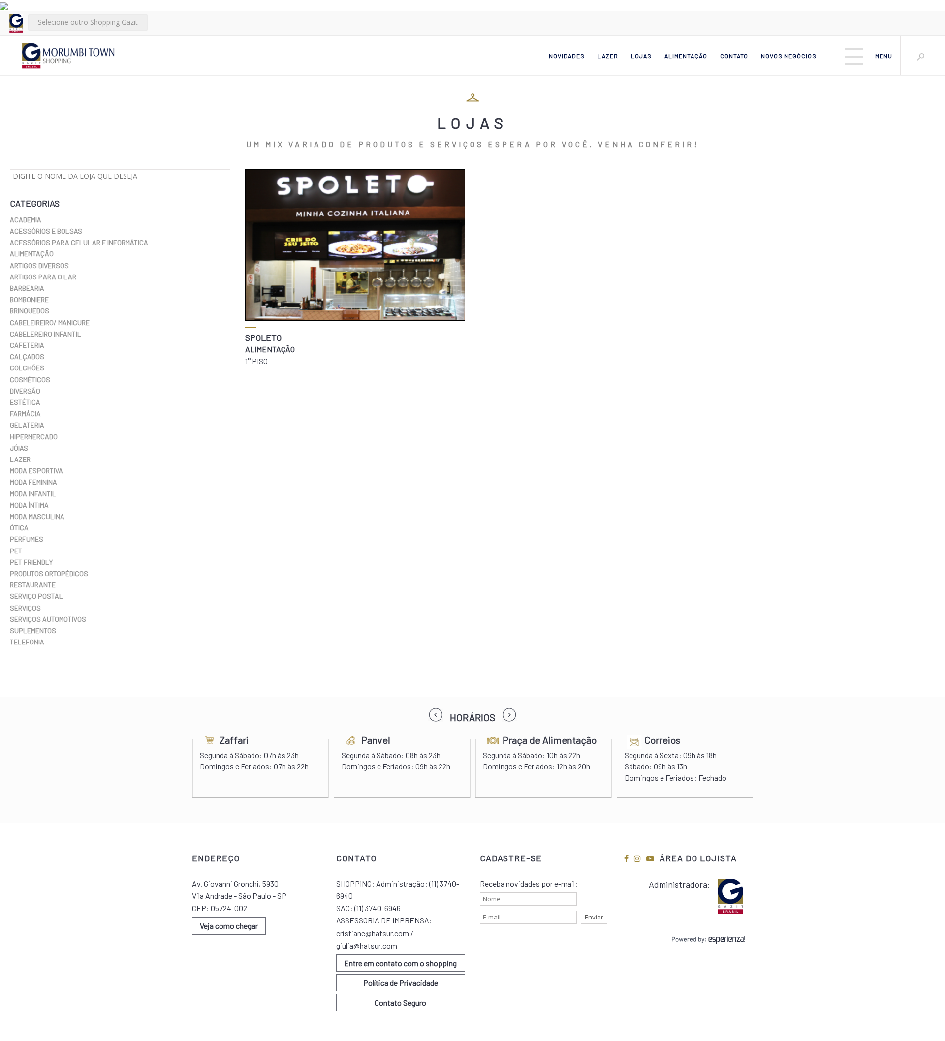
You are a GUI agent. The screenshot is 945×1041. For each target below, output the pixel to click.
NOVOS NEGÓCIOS (789, 55)
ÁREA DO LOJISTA (698, 858)
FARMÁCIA (25, 413)
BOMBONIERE (29, 299)
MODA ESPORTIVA (36, 470)
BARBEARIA (27, 288)
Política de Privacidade (400, 982)
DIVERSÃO (25, 391)
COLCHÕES (27, 368)
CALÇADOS (27, 356)
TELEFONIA (27, 642)
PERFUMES (26, 539)
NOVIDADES (567, 55)
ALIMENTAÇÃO (685, 55)
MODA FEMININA (33, 482)
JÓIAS (19, 448)
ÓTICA (19, 527)
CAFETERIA (27, 345)
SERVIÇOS (25, 608)
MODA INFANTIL (33, 494)
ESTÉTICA (25, 402)
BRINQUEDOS (29, 310)
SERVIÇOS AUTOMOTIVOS (48, 619)
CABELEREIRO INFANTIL (45, 334)
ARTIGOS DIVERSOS (39, 265)
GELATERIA (27, 425)
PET (16, 551)
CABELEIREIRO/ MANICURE (50, 322)
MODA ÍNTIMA (29, 505)
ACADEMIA (25, 219)
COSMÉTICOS (30, 379)
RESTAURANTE (33, 585)
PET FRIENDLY (31, 562)
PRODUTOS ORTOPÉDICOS (49, 573)
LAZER (608, 55)
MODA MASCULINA (37, 516)
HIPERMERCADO (34, 436)
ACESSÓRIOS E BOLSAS (46, 231)
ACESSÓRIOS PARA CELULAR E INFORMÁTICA (79, 242)
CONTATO (734, 55)
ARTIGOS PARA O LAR (43, 277)
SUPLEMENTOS (33, 630)
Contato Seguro (400, 1002)
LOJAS (641, 55)
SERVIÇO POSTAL (36, 596)
